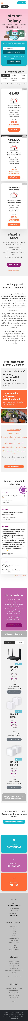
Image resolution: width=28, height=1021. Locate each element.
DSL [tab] (23, 78)
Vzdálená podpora (14, 995)
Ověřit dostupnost (22, 2)
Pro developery (14, 947)
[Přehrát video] (14, 416)
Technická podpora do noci (13, 443)
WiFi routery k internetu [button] (13, 634)
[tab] (14, 797)
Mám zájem (14, 130)
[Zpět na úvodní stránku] (5, 2)
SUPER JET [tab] (14, 78)
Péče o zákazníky (14, 466)
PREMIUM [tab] (22, 75)
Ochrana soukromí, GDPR (11, 1014)
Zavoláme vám (14, 265)
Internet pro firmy (14, 943)
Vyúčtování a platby (14, 990)
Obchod (14, 936)
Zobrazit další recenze (20, 575)
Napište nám (14, 884)
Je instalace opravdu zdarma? (14, 988)
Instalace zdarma (13, 430)
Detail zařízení (15, 692)
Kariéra (14, 973)
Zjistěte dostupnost (13, 822)
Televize (14, 931)
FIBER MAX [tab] (6, 75)
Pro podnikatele (14, 940)
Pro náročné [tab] (19, 642)
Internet (14, 929)
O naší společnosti (14, 966)
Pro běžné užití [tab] (9, 642)
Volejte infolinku (14, 865)
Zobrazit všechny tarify (14, 270)
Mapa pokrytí (14, 968)
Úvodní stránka (14, 926)
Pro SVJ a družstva (14, 949)
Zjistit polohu (14, 62)
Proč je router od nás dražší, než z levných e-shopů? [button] (14, 797)
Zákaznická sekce (14, 961)
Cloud (14, 945)
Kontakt (14, 1002)
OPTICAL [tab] (14, 75)
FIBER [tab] (5, 78)
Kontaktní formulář (14, 963)
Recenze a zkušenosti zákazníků (14, 970)
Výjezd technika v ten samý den (13, 447)
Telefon (14, 933)
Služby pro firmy (14, 625)
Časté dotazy (14, 997)
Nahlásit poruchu (14, 993)
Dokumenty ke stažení (14, 977)
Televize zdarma (13, 433)
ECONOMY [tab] (14, 81)
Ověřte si (14, 846)
